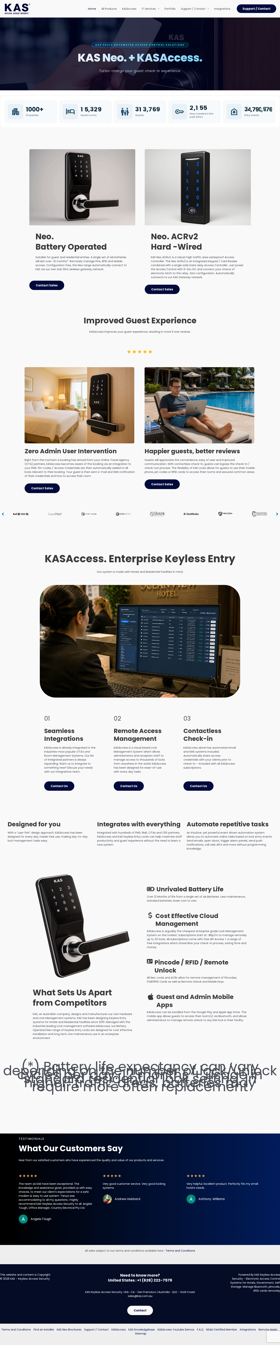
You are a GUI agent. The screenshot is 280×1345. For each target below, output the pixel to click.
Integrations (222, 9)
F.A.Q (200, 1329)
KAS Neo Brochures (69, 1329)
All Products (109, 9)
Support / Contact (193, 9)
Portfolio (170, 9)
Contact (140, 1310)
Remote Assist (267, 1329)
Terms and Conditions (180, 1251)
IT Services (149, 9)
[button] (256, 8)
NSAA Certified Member (221, 1329)
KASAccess (129, 9)
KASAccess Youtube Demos (176, 1329)
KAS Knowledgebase (141, 1329)
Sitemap (140, 1333)
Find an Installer (44, 1329)
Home (92, 9)
